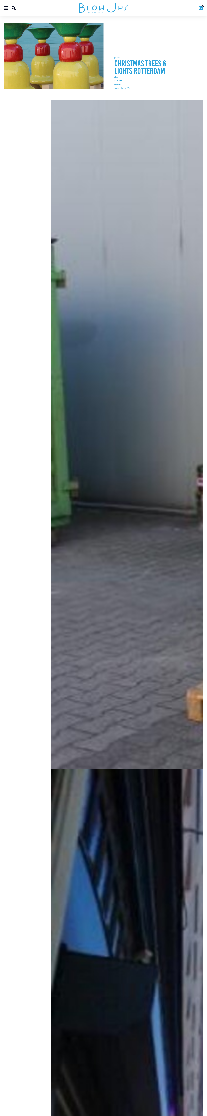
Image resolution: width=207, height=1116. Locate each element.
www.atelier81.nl (123, 88)
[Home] (103, 8)
